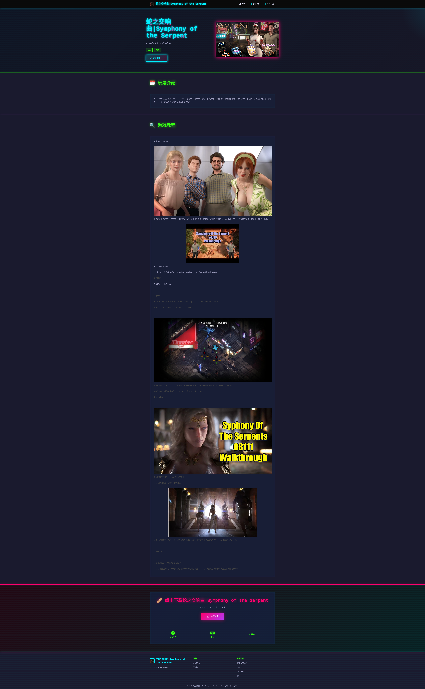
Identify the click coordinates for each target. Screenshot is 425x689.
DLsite (240, 668)
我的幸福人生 (242, 663)
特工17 (240, 676)
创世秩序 (240, 672)
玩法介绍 (242, 4)
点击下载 (270, 4)
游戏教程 (256, 4)
